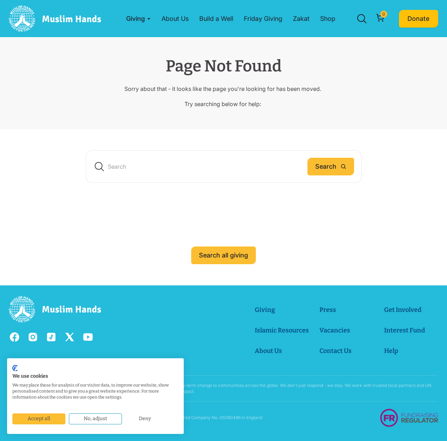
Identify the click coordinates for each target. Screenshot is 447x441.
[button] (138, 19)
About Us (268, 351)
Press (327, 310)
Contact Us (335, 351)
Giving (265, 310)
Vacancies (334, 330)
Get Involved (403, 310)
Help (391, 351)
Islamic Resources (282, 330)
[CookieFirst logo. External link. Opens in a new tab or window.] (15, 368)
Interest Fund (404, 330)
